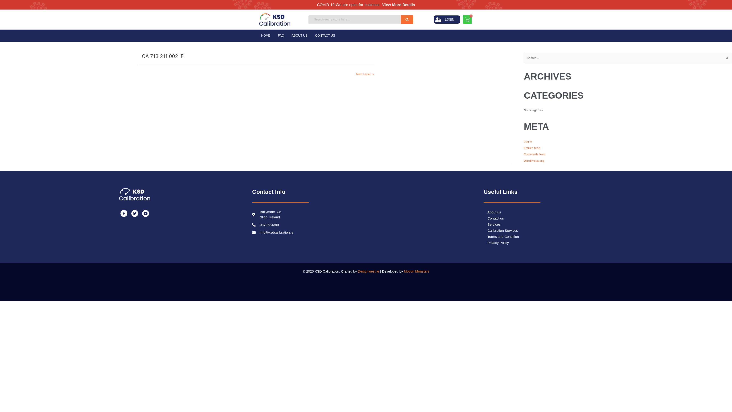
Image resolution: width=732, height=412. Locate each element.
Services (494, 224)
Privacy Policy (498, 243)
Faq (281, 35)
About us (299, 35)
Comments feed (534, 154)
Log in (528, 141)
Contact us (325, 35)
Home (265, 35)
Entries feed (532, 148)
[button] (367, 4)
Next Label (365, 74)
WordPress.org (534, 161)
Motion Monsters (416, 271)
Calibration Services (502, 231)
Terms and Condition (503, 237)
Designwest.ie (368, 271)
